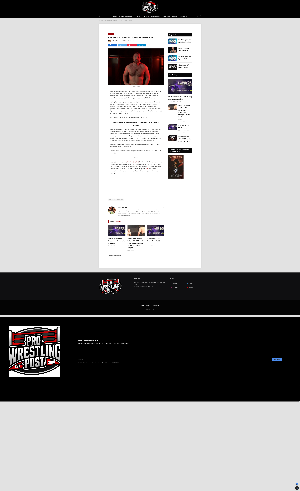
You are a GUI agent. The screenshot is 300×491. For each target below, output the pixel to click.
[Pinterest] (102, 107)
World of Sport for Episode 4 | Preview (184, 58)
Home (115, 16)
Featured (111, 34)
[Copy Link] (102, 115)
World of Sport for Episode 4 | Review (184, 41)
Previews (138, 16)
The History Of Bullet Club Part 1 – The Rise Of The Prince (184, 66)
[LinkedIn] (102, 103)
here (147, 169)
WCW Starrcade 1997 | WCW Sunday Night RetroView (185, 139)
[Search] (198, 16)
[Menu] (100, 16)
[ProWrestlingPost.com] (150, 7)
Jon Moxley (112, 199)
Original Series (155, 16)
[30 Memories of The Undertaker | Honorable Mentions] (116, 230)
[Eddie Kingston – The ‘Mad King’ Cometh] (172, 50)
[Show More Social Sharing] (148, 45)
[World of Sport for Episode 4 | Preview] (172, 58)
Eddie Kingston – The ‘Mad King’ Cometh (184, 49)
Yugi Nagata (120, 199)
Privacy (148, 305)
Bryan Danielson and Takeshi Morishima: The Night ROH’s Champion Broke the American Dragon (136, 243)
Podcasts (174, 16)
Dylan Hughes (116, 40)
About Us (156, 305)
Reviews (146, 16)
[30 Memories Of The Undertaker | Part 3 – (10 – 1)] (155, 230)
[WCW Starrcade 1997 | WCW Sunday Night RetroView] (172, 138)
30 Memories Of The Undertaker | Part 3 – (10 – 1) (155, 241)
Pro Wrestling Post (133, 162)
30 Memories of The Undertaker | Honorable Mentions (116, 241)
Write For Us (183, 16)
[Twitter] (102, 99)
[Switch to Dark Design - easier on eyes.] (200, 16)
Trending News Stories (125, 16)
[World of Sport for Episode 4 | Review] (172, 41)
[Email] (102, 111)
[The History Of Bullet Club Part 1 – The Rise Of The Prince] (172, 67)
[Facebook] (102, 95)
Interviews (167, 16)
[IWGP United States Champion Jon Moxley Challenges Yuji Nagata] (136, 66)
